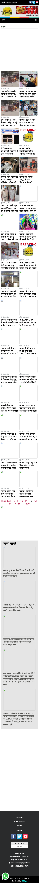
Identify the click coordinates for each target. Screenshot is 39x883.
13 (35, 500)
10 (21, 500)
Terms (19, 825)
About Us (19, 817)
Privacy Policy (19, 821)
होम (3, 20)
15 (14, 503)
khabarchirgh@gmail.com (20, 863)
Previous (6, 500)
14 (10, 503)
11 (26, 500)
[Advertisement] (19, 50)
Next (27, 503)
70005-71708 (24, 866)
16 (19, 503)
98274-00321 (14, 866)
